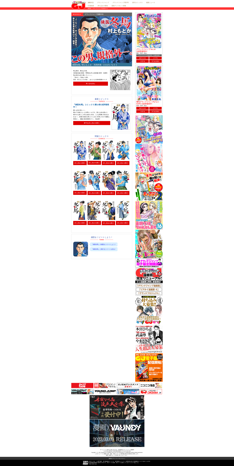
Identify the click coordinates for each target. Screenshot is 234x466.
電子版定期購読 (155, 61)
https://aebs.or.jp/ (93, 463)
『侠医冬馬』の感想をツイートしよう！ (103, 244)
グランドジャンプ (103, 2)
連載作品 (91, 2)
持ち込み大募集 (103, 6)
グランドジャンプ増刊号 (121, 2)
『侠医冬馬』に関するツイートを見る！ (103, 249)
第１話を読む (90, 83)
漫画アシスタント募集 (119, 6)
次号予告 (155, 58)
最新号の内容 (142, 58)
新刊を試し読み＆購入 (91, 123)
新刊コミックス (137, 2)
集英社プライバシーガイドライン (117, 458)
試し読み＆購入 (79, 163)
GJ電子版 (142, 61)
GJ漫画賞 (91, 6)
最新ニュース (150, 2)
